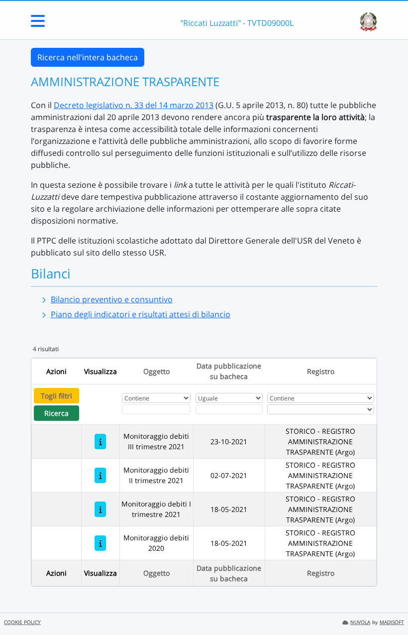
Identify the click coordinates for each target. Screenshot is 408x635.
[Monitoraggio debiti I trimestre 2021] (100, 509)
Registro (320, 371)
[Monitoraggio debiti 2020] (100, 543)
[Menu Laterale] (38, 23)
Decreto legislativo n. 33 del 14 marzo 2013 (133, 105)
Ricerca (56, 413)
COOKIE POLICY (22, 622)
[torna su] (387, 604)
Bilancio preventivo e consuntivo (112, 299)
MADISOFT (392, 622)
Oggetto (156, 371)
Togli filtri (56, 395)
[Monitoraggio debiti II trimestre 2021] (100, 475)
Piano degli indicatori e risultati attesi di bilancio (140, 314)
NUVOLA (360, 622)
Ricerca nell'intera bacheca (87, 57)
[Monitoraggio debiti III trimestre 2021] (100, 441)
